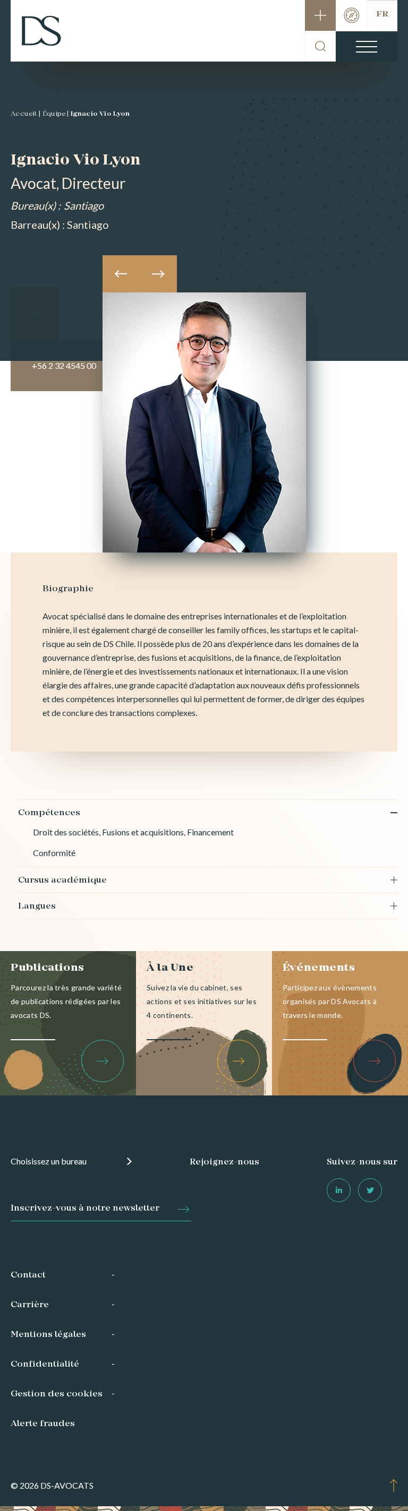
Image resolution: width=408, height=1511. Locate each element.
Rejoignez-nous (224, 1162)
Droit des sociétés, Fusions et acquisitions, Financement (133, 832)
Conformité (54, 853)
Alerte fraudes (43, 1424)
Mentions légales (48, 1334)
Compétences (49, 813)
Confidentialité (45, 1364)
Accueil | (26, 114)
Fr (382, 14)
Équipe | (55, 114)
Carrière (30, 1305)
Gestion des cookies (57, 1394)
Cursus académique (62, 880)
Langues (37, 906)
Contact (28, 1275)
